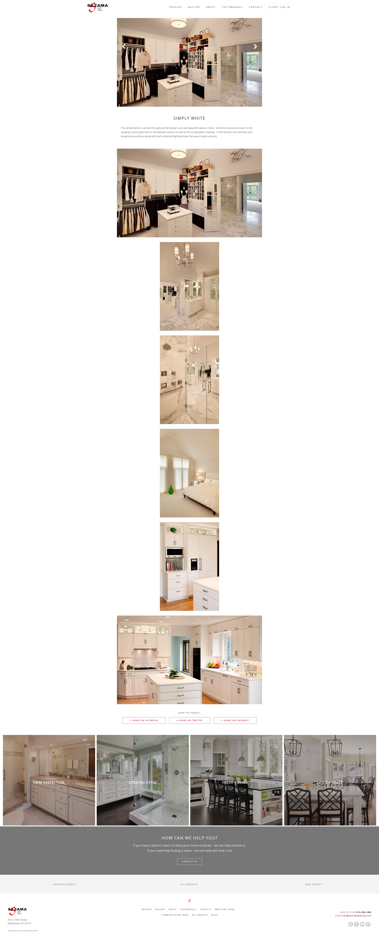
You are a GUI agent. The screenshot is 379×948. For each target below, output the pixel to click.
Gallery (194, 7)
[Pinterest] (368, 924)
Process (175, 7)
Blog (215, 915)
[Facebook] (356, 924)
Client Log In (279, 7)
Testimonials (232, 7)
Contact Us (189, 861)
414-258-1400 (363, 912)
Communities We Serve (175, 915)
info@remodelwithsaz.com (356, 915)
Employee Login (225, 909)
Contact (255, 7)
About (211, 7)
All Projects (200, 915)
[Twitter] (362, 924)
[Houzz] (350, 924)
